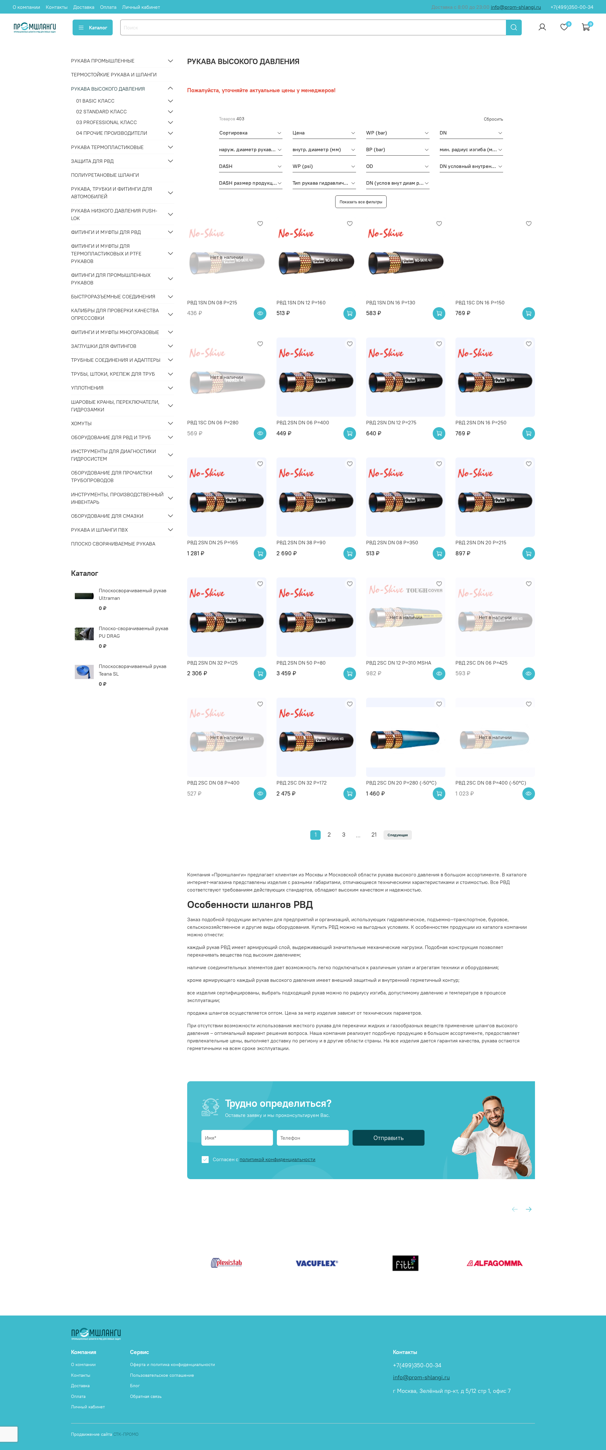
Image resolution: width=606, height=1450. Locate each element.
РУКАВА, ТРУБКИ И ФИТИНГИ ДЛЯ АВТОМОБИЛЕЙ (111, 193)
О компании (26, 7)
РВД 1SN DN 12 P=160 (301, 302)
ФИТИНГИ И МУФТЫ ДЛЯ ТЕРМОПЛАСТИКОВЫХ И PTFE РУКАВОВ (106, 253)
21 (374, 834)
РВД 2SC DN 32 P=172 (301, 782)
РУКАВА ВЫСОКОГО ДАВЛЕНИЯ (108, 88)
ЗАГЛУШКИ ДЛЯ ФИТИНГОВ (103, 346)
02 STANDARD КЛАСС (101, 111)
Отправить (388, 1138)
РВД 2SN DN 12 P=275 (391, 422)
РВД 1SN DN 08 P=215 (212, 302)
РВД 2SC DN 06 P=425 (481, 662)
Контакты (57, 7)
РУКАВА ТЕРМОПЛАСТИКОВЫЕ (107, 147)
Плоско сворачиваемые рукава (113, 543)
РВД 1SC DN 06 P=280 (213, 422)
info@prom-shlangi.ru (516, 7)
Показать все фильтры (361, 201)
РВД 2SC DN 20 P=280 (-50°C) (401, 782)
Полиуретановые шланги (105, 174)
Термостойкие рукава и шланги (114, 74)
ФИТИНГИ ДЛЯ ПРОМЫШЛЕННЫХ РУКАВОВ (111, 278)
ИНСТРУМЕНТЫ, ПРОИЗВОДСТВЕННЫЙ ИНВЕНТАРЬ (117, 498)
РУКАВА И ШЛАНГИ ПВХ (99, 529)
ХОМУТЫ (81, 423)
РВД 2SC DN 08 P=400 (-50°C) (490, 782)
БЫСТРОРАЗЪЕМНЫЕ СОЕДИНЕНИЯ (113, 296)
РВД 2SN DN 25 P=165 (212, 542)
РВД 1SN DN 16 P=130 (390, 302)
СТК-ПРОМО (126, 1434)
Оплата (108, 7)
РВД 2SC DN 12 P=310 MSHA (398, 662)
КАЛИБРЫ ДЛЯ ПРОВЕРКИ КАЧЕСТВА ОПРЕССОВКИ (115, 314)
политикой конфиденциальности (277, 1159)
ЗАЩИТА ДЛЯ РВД (92, 161)
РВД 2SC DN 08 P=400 (213, 782)
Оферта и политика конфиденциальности (172, 1364)
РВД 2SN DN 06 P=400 (302, 422)
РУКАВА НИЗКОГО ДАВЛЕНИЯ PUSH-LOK (114, 214)
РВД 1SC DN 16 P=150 (480, 302)
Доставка (83, 7)
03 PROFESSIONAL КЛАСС (106, 122)
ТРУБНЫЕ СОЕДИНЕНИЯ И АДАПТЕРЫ (115, 359)
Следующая (398, 834)
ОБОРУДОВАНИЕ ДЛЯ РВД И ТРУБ (111, 437)
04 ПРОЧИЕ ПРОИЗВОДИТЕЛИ (111, 133)
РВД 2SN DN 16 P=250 (481, 422)
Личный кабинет (141, 7)
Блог (135, 1385)
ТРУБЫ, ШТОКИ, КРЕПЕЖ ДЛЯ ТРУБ (113, 374)
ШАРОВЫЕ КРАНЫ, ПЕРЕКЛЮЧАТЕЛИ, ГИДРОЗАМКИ (115, 405)
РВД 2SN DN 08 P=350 (392, 542)
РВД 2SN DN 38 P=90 (301, 542)
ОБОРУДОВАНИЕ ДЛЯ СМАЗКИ (107, 515)
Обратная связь (146, 1396)
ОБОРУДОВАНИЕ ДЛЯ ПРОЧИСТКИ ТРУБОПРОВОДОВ (111, 476)
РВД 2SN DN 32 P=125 (212, 662)
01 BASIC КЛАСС (95, 101)
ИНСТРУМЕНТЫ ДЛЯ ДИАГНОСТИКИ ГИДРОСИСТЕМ (113, 455)
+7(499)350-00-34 (571, 7)
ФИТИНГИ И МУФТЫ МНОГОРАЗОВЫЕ (115, 332)
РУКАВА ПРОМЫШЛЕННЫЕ (102, 60)
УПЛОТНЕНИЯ (87, 388)
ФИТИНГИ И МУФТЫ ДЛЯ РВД (106, 232)
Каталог (98, 27)
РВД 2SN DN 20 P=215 (480, 542)
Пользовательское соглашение (162, 1375)
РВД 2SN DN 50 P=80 (301, 662)
